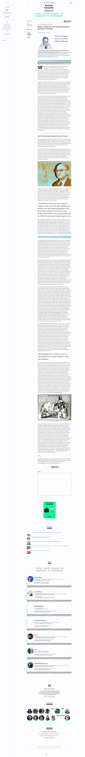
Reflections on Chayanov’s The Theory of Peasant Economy (47, 622)
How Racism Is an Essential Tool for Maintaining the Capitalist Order (49, 579)
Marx (48, 15)
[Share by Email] (70, 21)
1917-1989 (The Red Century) (56, 15)
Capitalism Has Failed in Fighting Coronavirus (44, 639)
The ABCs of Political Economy (58, 82)
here (56, 56)
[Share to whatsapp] (68, 21)
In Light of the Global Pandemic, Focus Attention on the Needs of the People (50, 593)
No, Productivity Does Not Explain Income (43, 625)
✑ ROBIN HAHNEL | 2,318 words (44, 32)
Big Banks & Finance (55, 13)
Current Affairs (38, 13)
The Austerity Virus (38, 596)
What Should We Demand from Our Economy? (41, 536)
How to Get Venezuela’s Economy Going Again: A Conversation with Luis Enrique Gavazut (50, 545)
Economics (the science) (40, 15)
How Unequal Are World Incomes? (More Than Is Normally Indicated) (46, 532)
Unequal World (46, 13)
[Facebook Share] (64, 21)
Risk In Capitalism (38, 608)
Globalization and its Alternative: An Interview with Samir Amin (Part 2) (46, 541)
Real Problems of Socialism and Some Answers (44, 668)
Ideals (62, 13)
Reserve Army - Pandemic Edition (41, 582)
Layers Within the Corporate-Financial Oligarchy (45, 654)
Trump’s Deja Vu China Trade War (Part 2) (40, 550)
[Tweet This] (66, 21)
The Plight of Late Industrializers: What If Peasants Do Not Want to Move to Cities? (52, 665)
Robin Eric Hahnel (30, 25)
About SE (7, 2)
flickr (58, 421)
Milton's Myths (29, 24)
